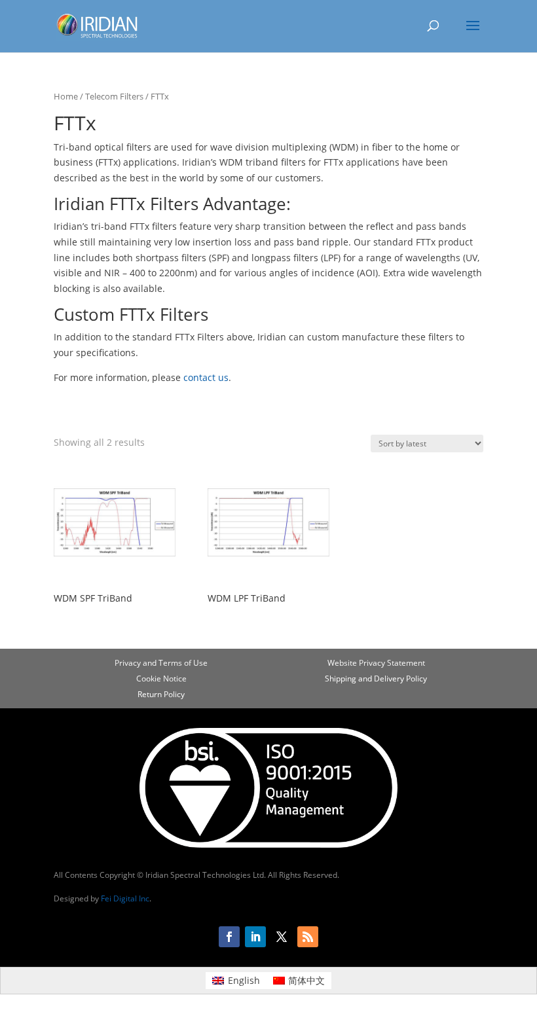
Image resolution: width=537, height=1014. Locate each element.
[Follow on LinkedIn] (255, 936)
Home (66, 96)
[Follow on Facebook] (229, 936)
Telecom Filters (114, 96)
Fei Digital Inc (125, 898)
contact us (206, 377)
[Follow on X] (281, 936)
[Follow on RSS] (307, 936)
